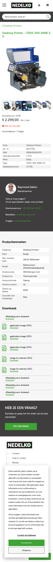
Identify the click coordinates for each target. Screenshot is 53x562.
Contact (16, 454)
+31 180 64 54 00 (31, 208)
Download (10, 319)
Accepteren (26, 542)
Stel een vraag (21, 426)
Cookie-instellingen (26, 535)
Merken (15, 463)
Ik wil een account (26, 214)
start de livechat (22, 221)
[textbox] (26, 17)
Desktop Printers (12, 26)
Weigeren (26, 550)
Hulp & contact (19, 458)
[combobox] (26, 17)
